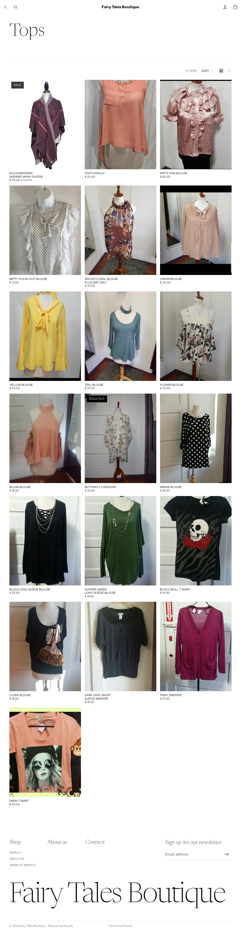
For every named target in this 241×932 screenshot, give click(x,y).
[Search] (15, 7)
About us (16, 859)
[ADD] (73, 162)
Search (15, 853)
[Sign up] (227, 854)
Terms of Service (22, 865)
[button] (207, 71)
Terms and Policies (120, 926)
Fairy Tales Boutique (33, 926)
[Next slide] (74, 124)
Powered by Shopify (60, 926)
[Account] (225, 7)
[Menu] (5, 7)
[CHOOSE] (149, 162)
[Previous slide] (16, 124)
